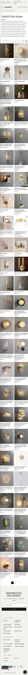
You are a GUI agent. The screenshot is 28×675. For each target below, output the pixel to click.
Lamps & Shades (7, 624)
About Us (17, 658)
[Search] (18, 7)
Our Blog (5, 660)
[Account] (23, 7)
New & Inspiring (6, 633)
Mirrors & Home (18, 630)
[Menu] (2, 7)
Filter (5, 41)
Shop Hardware (7, 630)
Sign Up (14, 609)
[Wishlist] (21, 7)
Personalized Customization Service (6, 650)
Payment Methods (7, 646)
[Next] (18, 582)
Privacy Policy (6, 639)
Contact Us (5, 658)
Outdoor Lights (18, 626)
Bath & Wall (17, 624)
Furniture (5, 620)
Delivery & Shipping (7, 643)
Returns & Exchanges (19, 643)
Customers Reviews (19, 646)
